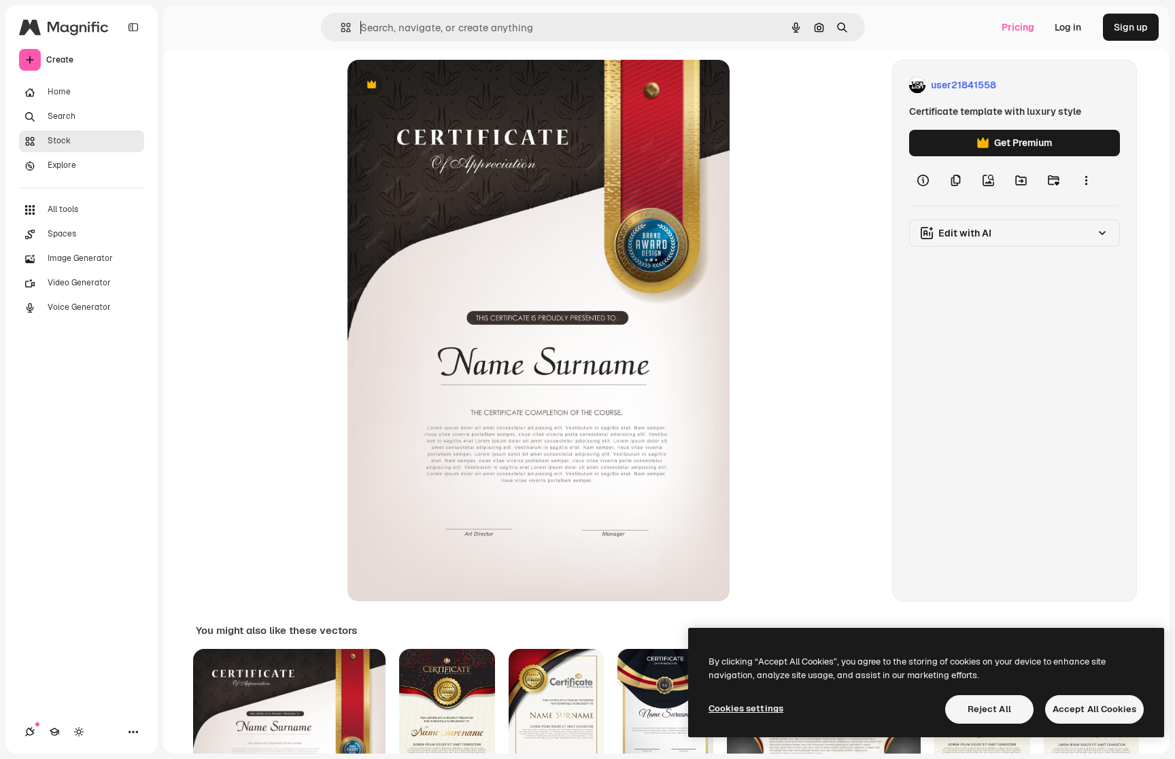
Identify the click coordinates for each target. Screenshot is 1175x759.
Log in (1068, 27)
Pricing (1018, 27)
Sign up (1131, 27)
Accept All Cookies (1094, 709)
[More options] (1086, 180)
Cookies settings (746, 708)
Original (434, 85)
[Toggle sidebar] (133, 27)
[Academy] (54, 732)
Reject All (989, 709)
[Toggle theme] (79, 732)
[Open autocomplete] (340, 27)
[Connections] (30, 732)
